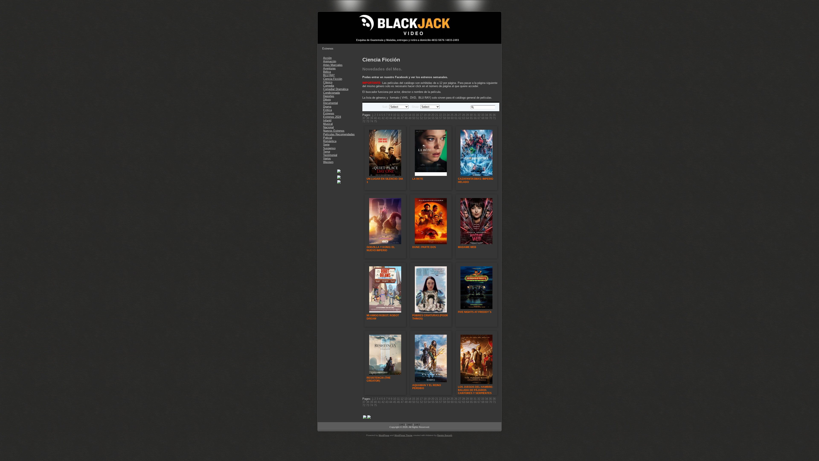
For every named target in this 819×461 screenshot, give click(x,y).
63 (463, 118)
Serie (326, 144)
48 (406, 118)
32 (478, 115)
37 (363, 118)
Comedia (328, 85)
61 (456, 118)
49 (409, 118)
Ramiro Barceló (444, 435)
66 (475, 118)
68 (482, 118)
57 (440, 118)
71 (494, 118)
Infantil (327, 120)
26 (455, 115)
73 (367, 121)
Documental (330, 103)
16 (417, 115)
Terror (326, 151)
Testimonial (330, 155)
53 (425, 118)
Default (366, 107)
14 (409, 115)
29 (467, 115)
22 (440, 115)
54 (429, 118)
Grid (377, 107)
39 (371, 118)
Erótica (327, 110)
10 (394, 115)
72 (363, 121)
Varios (327, 158)
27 (459, 115)
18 (425, 115)
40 (375, 118)
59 (448, 118)
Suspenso (329, 148)
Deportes (328, 96)
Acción (327, 58)
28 (463, 115)
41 (379, 118)
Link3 (417, 424)
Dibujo (327, 99)
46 (398, 118)
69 (486, 118)
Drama (327, 106)
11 (398, 115)
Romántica (329, 141)
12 (402, 115)
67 (479, 118)
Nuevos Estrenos (333, 130)
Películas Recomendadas (339, 134)
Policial (327, 137)
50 (413, 118)
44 (390, 118)
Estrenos (328, 113)
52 (421, 118)
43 (386, 118)
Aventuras (329, 68)
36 (494, 115)
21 (436, 115)
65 (471, 118)
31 (474, 115)
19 (428, 115)
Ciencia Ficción (332, 78)
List (372, 107)
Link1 (402, 424)
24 (448, 115)
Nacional (328, 127)
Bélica (327, 71)
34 (486, 115)
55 (432, 118)
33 (482, 115)
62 (459, 118)
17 (421, 115)
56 (436, 118)
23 (444, 115)
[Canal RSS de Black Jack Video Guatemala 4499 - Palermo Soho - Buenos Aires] (322, 426)
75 (375, 121)
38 (367, 118)
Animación (329, 61)
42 (383, 118)
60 (452, 118)
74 (371, 121)
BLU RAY (329, 75)
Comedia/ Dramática (335, 89)
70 (490, 118)
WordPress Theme (403, 435)
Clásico (327, 82)
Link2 (409, 424)
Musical (328, 123)
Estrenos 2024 (332, 116)
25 (451, 115)
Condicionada (331, 92)
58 (444, 118)
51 (417, 118)
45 (394, 118)
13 (405, 115)
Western (328, 162)
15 (413, 115)
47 (402, 118)
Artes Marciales (333, 65)
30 (471, 115)
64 (467, 118)
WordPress (384, 435)
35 (490, 115)
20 (432, 115)
